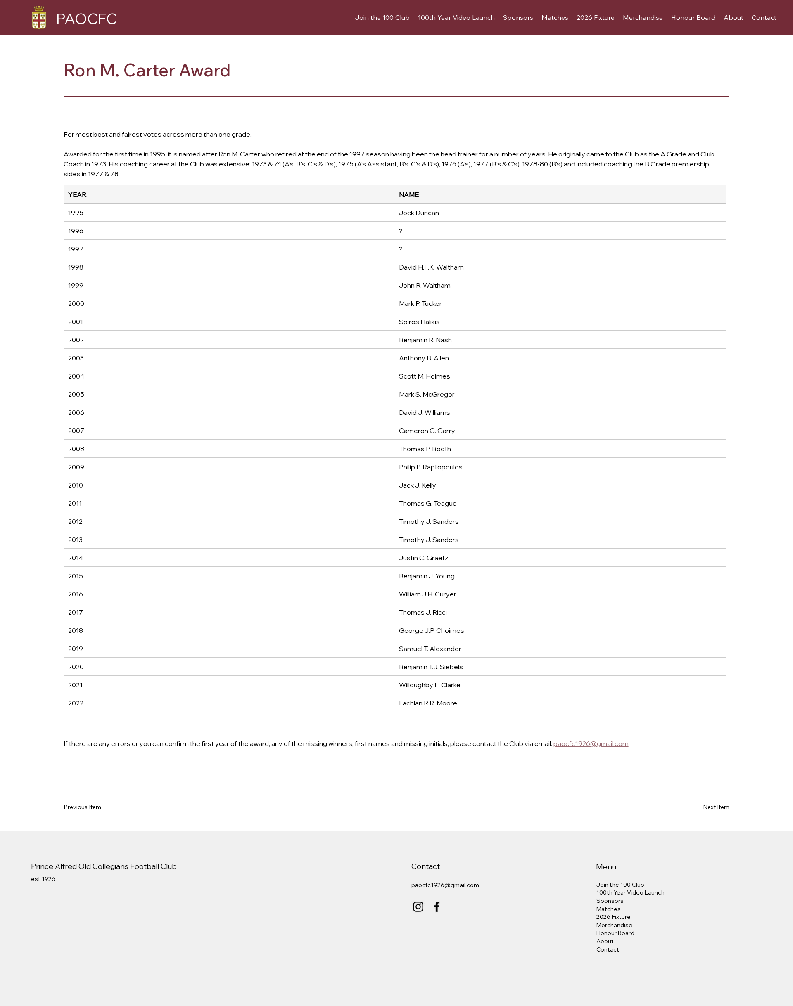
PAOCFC (86, 18)
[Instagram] (418, 907)
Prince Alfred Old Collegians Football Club (104, 866)
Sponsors (610, 900)
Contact (607, 949)
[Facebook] (437, 907)
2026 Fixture (613, 917)
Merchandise (614, 925)
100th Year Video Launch (630, 892)
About (605, 941)
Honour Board (615, 933)
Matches (608, 909)
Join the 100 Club (620, 884)
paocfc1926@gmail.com (445, 885)
